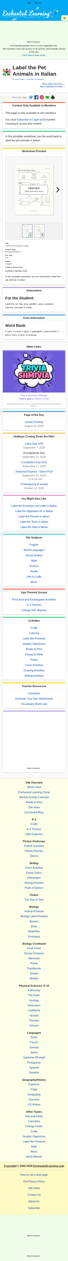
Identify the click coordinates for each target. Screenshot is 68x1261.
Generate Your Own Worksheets (34, 698)
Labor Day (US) (34, 443)
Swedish (34, 1072)
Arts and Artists (34, 1116)
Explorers (34, 1084)
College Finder (34, 1126)
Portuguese (34, 1062)
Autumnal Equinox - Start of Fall (34, 471)
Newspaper (34, 877)
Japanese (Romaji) (34, 1057)
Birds (34, 926)
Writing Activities (34, 675)
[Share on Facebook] (36, 97)
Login (29, 3)
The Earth (34, 995)
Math (34, 560)
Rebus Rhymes (34, 851)
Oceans (34, 1015)
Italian (22, 79)
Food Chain (34, 948)
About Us (34, 1201)
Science (34, 566)
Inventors (34, 1099)
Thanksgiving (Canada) (34, 484)
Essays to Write (34, 654)
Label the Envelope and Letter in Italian (34, 505)
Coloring (34, 633)
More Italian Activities (52, 84)
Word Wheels (34, 1156)
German (34, 1047)
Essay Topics (34, 872)
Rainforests (34, 968)
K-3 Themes (34, 604)
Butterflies (34, 931)
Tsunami (34, 1020)
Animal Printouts (34, 911)
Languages (39, 79)
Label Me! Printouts (34, 638)
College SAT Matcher (34, 610)
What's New (34, 787)
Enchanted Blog (34, 812)
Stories (34, 856)
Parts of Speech (34, 887)
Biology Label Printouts (34, 916)
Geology (34, 1000)
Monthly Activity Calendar (34, 797)
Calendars (34, 693)
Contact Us (34, 1194)
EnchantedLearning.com (48, 1166)
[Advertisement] (34, 32)
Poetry (34, 659)
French (34, 1042)
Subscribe (23, 119)
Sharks (34, 973)
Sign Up (37, 3)
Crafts (34, 627)
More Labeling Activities (51, 86)
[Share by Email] (47, 97)
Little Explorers (34, 834)
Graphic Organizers (34, 643)
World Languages (34, 550)
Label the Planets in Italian (34, 516)
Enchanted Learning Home (34, 792)
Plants (34, 963)
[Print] (53, 97)
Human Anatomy (34, 953)
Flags (34, 1089)
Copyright (10, 1166)
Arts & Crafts (34, 576)
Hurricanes (34, 1005)
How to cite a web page (34, 1174)
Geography (34, 1094)
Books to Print (34, 649)
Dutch (34, 1037)
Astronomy (34, 990)
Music (34, 582)
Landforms (34, 1010)
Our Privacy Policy (34, 1181)
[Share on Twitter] (31, 97)
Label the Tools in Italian (34, 521)
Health (34, 571)
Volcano (34, 1025)
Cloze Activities (34, 665)
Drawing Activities (34, 670)
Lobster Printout (34, 422)
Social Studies (34, 555)
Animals (15, 79)
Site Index (34, 807)
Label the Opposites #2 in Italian (34, 511)
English (34, 544)
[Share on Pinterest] (42, 97)
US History (34, 1104)
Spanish (34, 1067)
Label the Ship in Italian (34, 527)
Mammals (34, 958)
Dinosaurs (34, 936)
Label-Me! (30, 79)
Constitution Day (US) (34, 462)
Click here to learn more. (34, 55)
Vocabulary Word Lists (34, 704)
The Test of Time (34, 899)
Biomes (34, 921)
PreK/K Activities (34, 846)
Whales (34, 978)
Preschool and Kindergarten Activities (34, 599)
